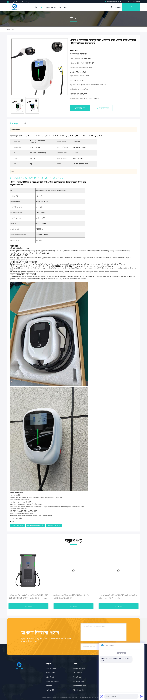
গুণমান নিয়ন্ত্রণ (50, 677)
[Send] (141, 696)
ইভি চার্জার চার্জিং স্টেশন (54, 525)
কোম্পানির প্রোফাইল (51, 668)
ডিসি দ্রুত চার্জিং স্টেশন (80, 686)
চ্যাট (131, 7)
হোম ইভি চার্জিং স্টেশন (79, 668)
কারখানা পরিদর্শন (50, 673)
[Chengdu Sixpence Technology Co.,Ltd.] (14, 7)
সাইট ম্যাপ (49, 686)
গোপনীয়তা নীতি (50, 690)
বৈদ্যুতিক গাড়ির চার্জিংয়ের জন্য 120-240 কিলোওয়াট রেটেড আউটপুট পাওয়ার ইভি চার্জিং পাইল (71, 596)
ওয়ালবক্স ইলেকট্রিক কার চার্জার (35, 525)
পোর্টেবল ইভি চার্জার (79, 681)
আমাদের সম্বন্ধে (50, 7)
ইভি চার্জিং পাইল (78, 673)
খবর (60, 7)
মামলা (65, 7)
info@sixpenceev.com (114, 2)
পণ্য (41, 7)
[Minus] (141, 645)
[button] (11, 576)
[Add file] (101, 696)
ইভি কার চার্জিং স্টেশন (17, 525)
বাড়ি (35, 7)
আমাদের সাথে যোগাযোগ (52, 681)
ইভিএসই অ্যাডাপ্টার (79, 690)
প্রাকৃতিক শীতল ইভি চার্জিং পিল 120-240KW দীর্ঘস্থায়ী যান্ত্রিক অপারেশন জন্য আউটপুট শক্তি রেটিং (118, 596)
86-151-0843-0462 (133, 2)
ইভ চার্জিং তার (77, 677)
